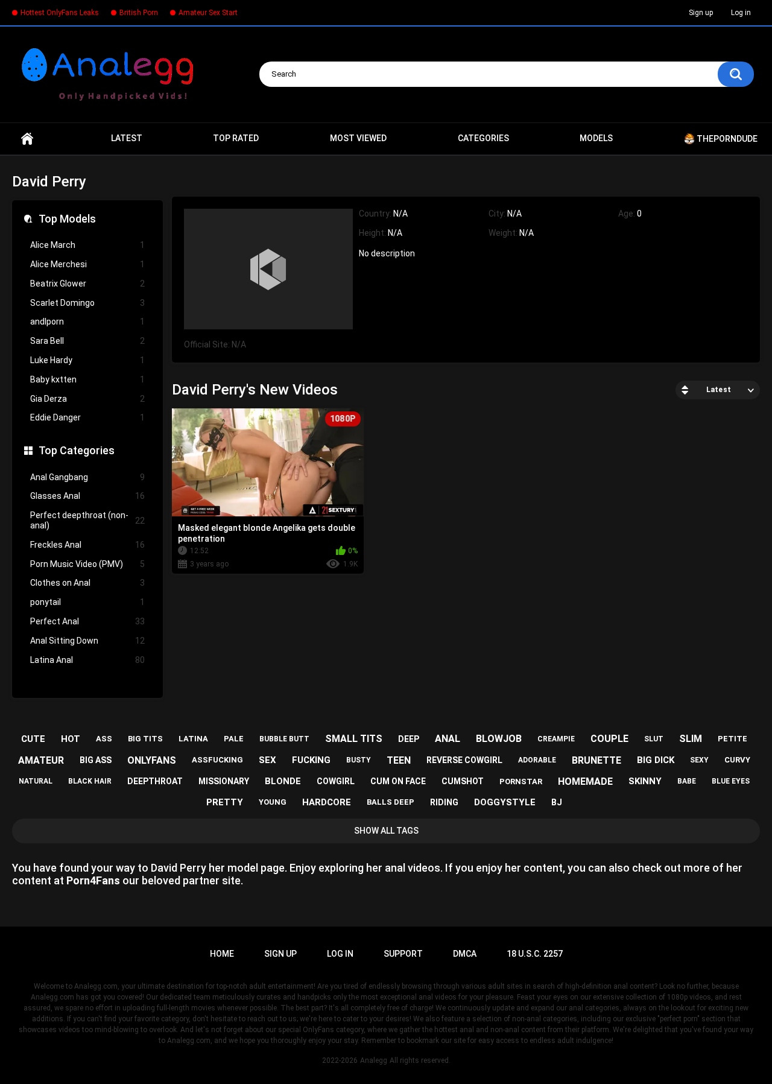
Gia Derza (87, 399)
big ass (96, 760)
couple (609, 738)
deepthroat (155, 781)
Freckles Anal (87, 545)
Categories (483, 138)
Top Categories (77, 450)
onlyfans (151, 760)
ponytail (87, 602)
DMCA (464, 954)
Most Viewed (358, 138)
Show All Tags (386, 830)
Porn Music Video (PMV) (87, 564)
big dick (655, 760)
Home (27, 138)
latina (193, 738)
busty (358, 760)
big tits (145, 738)
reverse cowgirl (464, 760)
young (272, 802)
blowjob (499, 738)
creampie (556, 739)
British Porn (138, 12)
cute (33, 739)
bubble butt (284, 739)
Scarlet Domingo (87, 303)
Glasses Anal (87, 496)
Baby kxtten (87, 379)
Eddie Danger (87, 417)
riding (444, 802)
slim (690, 738)
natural (35, 781)
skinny (645, 781)
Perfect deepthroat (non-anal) (87, 520)
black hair (90, 781)
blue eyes (731, 781)
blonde (283, 781)
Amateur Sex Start (208, 12)
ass (104, 738)
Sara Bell (87, 341)
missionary (223, 781)
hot (70, 739)
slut (653, 739)
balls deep (390, 802)
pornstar (520, 781)
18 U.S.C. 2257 (535, 954)
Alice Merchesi (87, 264)
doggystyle (505, 802)
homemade (585, 781)
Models (596, 138)
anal (447, 738)
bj (556, 802)
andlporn (87, 321)
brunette (596, 760)
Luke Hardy (87, 360)
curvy (737, 759)
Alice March (87, 245)
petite (732, 738)
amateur (41, 760)
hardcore (326, 802)
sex (267, 760)
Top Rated (236, 138)
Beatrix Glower (87, 283)
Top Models (67, 218)
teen (399, 760)
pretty (224, 802)
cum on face (398, 781)
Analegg (373, 1060)
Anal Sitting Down (87, 640)
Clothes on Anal (87, 583)
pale (234, 738)
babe (686, 781)
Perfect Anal (87, 621)
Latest (126, 138)
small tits (353, 738)
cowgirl (336, 781)
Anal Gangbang (87, 477)
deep (408, 739)
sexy (699, 760)
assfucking (217, 759)
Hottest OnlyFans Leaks (60, 12)
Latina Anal (87, 660)
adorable (537, 760)
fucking (311, 760)
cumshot (462, 781)
